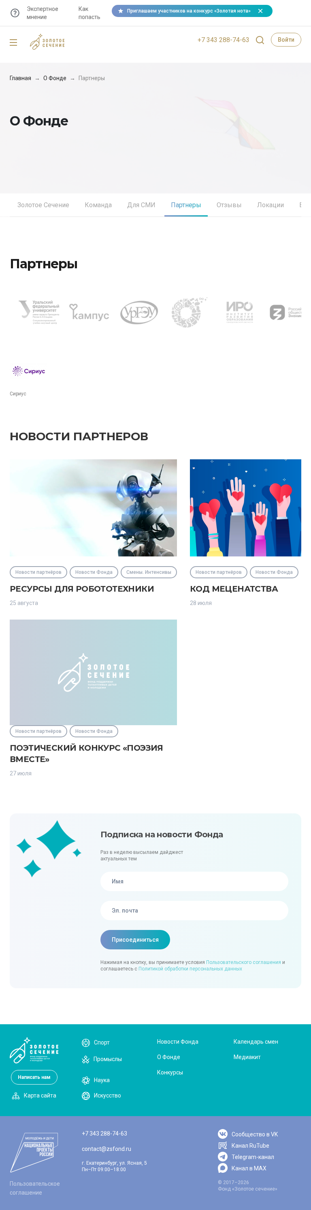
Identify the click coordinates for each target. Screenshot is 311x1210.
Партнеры (186, 205)
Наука (102, 1080)
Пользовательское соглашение (35, 1188)
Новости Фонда (177, 1041)
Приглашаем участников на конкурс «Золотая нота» (189, 11)
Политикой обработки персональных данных (190, 969)
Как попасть (89, 13)
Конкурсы (170, 1072)
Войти (286, 39)
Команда (98, 205)
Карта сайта (40, 1095)
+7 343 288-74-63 (223, 40)
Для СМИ (141, 205)
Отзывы (229, 205)
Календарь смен (256, 1041)
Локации (270, 205)
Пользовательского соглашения (243, 962)
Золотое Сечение (43, 205)
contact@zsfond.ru (106, 1149)
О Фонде (54, 78)
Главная (20, 78)
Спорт (102, 1042)
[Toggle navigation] (13, 43)
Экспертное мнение (42, 13)
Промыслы (108, 1059)
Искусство (107, 1095)
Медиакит (247, 1057)
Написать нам (34, 1077)
